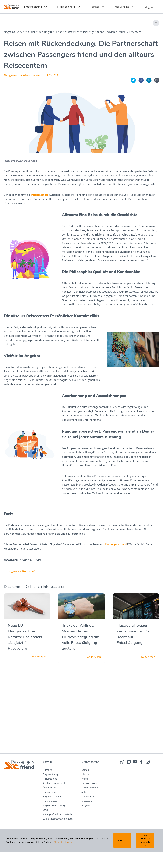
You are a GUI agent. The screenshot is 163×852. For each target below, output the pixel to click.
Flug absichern (66, 7)
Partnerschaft (39, 195)
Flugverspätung (50, 774)
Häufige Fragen (89, 783)
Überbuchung (49, 787)
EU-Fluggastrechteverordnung (58, 818)
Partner (94, 7)
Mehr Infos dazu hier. (64, 842)
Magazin (9, 32)
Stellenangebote (90, 787)
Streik (45, 809)
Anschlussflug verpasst (54, 783)
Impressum (87, 801)
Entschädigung (33, 7)
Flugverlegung (50, 792)
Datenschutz (88, 796)
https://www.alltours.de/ (19, 571)
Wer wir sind (122, 7)
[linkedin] (149, 80)
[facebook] (141, 80)
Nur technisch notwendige (145, 840)
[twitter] (133, 80)
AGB (84, 792)
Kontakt (85, 769)
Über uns (86, 774)
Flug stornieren (50, 801)
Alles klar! (122, 840)
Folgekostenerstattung (54, 805)
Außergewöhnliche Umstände (57, 814)
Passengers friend (116, 544)
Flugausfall (48, 769)
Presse (85, 778)
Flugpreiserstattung (52, 796)
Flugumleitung (50, 778)
